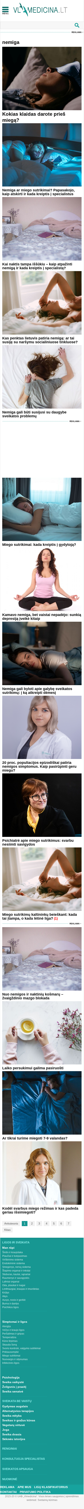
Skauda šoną (9, 1344)
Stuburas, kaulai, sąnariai (16, 1274)
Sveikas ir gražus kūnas (18, 1420)
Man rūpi (8, 1247)
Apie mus (24, 1487)
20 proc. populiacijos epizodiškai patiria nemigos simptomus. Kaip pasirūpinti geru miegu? (39, 766)
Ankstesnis (11, 1223)
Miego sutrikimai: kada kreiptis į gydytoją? (39, 545)
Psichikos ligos (10, 1307)
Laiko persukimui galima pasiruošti (32, 1068)
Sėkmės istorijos (13, 1439)
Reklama (77, 32)
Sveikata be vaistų (17, 1401)
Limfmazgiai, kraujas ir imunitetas (20, 1289)
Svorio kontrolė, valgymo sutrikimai (21, 1348)
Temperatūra (9, 1337)
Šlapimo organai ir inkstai (16, 1270)
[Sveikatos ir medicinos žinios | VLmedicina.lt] (40, 10)
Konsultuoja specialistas (23, 1458)
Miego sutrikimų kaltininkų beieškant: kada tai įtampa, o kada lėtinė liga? (39, 916)
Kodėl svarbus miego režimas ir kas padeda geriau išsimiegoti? (40, 1210)
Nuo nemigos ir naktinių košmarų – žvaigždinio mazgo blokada (32, 996)
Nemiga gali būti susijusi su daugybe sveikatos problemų (34, 414)
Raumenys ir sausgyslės (15, 1278)
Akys (5, 1296)
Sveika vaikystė (13, 1382)
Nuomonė (9, 1479)
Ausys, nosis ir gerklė (14, 1300)
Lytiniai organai (10, 1281)
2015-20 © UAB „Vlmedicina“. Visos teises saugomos (34, 1496)
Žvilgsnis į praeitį (14, 1386)
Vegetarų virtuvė (13, 1425)
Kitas (7, 1229)
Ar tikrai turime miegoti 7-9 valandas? (35, 1138)
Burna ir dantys (10, 1303)
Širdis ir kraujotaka (12, 1252)
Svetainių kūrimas (47, 1500)
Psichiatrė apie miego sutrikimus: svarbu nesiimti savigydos (38, 842)
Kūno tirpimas (9, 1341)
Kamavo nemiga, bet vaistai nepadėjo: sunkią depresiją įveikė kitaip (41, 617)
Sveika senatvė (12, 1391)
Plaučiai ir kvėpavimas (14, 1256)
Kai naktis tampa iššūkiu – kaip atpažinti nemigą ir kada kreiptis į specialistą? (37, 266)
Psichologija (11, 1377)
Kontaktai (8, 1492)
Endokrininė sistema (13, 1263)
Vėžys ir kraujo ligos (13, 1330)
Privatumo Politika (35, 1492)
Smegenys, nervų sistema (16, 1267)
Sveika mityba (12, 1415)
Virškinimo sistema (12, 1259)
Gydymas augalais (15, 1406)
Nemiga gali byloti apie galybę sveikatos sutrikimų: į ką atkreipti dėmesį (37, 691)
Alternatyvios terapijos (18, 1411)
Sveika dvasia (11, 1434)
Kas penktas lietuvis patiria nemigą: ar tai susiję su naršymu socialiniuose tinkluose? (40, 340)
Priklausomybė (10, 1352)
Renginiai (9, 1448)
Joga (5, 1429)
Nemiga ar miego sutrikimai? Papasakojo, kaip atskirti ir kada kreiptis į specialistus (38, 192)
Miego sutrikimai (11, 1355)
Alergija (6, 1326)
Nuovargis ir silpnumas (15, 1359)
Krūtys (5, 1292)
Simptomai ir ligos (14, 1321)
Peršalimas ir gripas (13, 1333)
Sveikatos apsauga (17, 1469)
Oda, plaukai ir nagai (13, 1285)
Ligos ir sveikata (15, 1242)
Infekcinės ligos (10, 1363)
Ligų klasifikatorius (51, 1487)
